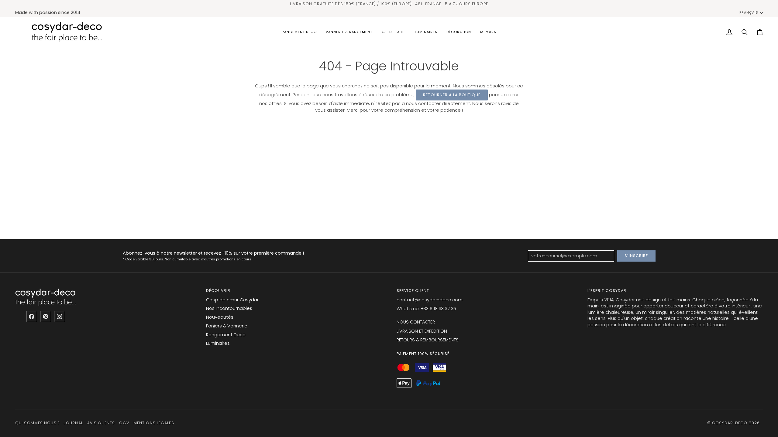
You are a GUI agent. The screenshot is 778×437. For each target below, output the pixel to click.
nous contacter (423, 103)
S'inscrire (636, 255)
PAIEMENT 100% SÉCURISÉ (423, 353)
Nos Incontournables (229, 308)
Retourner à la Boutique (451, 94)
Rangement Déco (226, 335)
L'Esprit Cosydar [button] (607, 290)
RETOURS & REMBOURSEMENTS (428, 340)
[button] (299, 32)
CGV (124, 422)
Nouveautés (219, 317)
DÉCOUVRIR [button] (218, 290)
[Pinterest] (45, 316)
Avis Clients (101, 422)
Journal (73, 422)
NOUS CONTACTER (416, 322)
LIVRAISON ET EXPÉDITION (422, 331)
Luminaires (218, 343)
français (748, 12)
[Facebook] (31, 316)
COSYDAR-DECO (729, 422)
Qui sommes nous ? (37, 422)
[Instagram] (59, 316)
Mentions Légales (153, 422)
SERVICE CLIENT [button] (413, 290)
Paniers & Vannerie (226, 326)
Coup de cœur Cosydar (232, 300)
